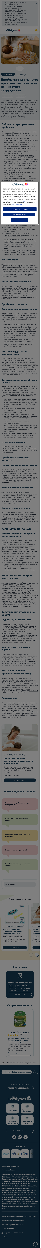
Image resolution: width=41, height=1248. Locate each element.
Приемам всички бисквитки (20, 209)
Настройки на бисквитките (19, 219)
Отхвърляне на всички (19, 214)
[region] (20, 203)
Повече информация (17, 204)
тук (24, 201)
